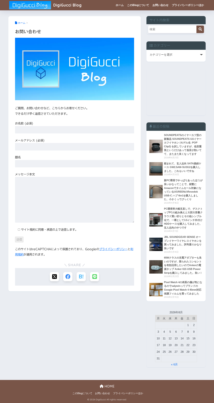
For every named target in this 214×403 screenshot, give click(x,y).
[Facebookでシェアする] (67, 276)
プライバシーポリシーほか (188, 5)
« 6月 (174, 364)
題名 (18, 157)
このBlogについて (138, 5)
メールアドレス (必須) (30, 140)
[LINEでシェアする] (94, 276)
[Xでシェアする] (54, 276)
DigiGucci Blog (67, 5)
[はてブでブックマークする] (81, 276)
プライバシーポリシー (113, 249)
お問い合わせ (160, 5)
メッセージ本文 (25, 174)
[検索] (200, 29)
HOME (109, 386)
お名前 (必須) (24, 123)
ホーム (120, 5)
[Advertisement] (176, 92)
